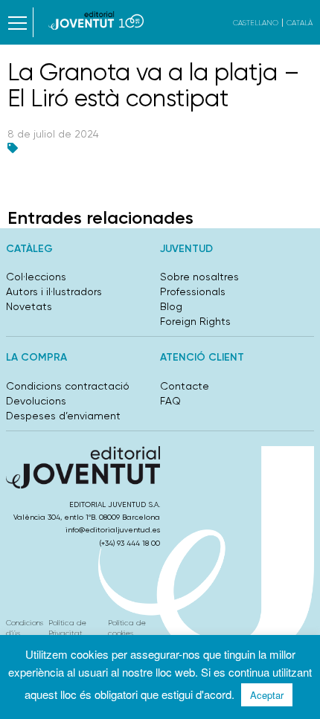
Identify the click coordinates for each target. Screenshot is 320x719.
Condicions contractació (67, 386)
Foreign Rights (195, 321)
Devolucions (36, 401)
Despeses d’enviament (63, 416)
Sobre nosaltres (199, 277)
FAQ (170, 401)
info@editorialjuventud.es (112, 530)
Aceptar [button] (267, 695)
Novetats (29, 306)
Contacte (184, 386)
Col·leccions (36, 277)
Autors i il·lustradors (54, 291)
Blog (171, 306)
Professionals (192, 291)
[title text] (96, 20)
